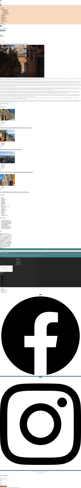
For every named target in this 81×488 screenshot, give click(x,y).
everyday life (7, 103)
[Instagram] (2, 283)
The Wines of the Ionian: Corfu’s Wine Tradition (11, 149)
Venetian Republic (8, 246)
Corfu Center (3, 164)
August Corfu (8, 233)
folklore (5, 240)
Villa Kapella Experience (4, 215)
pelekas (1, 245)
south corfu (9, 245)
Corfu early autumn (1, 238)
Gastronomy (3, 144)
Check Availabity (3, 486)
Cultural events (3, 204)
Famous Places (3, 208)
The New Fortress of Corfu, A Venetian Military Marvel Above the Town (16, 172)
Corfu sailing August (9, 238)
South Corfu (2, 214)
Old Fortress (3, 213)
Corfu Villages (3, 203)
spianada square (2, 246)
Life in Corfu (2, 210)
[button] (2, 274)
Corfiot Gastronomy (6, 235)
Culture (2, 166)
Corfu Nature (3, 143)
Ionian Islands (4, 242)
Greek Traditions (6, 241)
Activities (2, 197)
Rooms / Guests (2, 478)
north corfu (3, 244)
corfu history (5, 238)
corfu (0, 103)
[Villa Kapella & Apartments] (1, 26)
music (10, 243)
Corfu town (1, 239)
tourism (5, 246)
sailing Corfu (3, 245)
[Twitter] (2, 280)
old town (9, 244)
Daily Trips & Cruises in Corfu (5, 206)
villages (1, 247)
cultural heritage (8, 239)
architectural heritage (5, 233)
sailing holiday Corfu (5, 245)
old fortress (6, 244)
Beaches (2, 198)
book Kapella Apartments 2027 (5, 234)
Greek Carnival (7, 240)
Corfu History (3, 41)
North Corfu (2, 212)
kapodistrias (1, 243)
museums (8, 243)
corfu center (3, 103)
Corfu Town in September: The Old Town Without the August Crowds (16, 127)
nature (1, 244)
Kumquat (3, 243)
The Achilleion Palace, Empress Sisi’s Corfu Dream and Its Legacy (14, 192)
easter (10, 239)
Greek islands (3, 241)
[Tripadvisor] (2, 285)
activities (1, 233)
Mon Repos (6, 243)
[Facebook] (2, 278)
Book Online (2, 30)
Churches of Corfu (3, 199)
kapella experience (9, 242)
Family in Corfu (3, 207)
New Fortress (3, 167)
